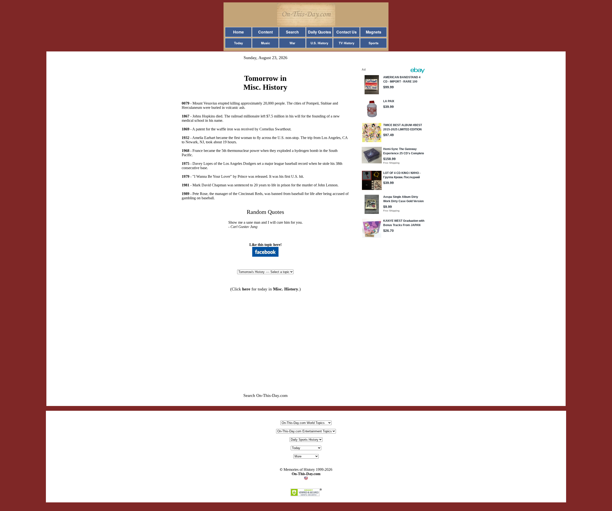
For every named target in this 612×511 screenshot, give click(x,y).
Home (238, 32)
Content (265, 32)
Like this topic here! (265, 245)
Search (292, 32)
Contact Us (346, 32)
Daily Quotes (319, 32)
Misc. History (285, 289)
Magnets (373, 32)
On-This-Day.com (306, 474)
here (246, 289)
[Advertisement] (265, 333)
